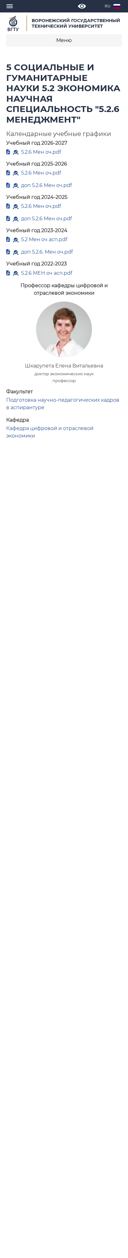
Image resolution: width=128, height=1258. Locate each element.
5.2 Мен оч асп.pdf (44, 239)
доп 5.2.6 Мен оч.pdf (46, 185)
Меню (64, 40)
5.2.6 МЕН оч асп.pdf (46, 273)
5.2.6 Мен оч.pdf (41, 152)
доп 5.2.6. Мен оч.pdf (47, 252)
